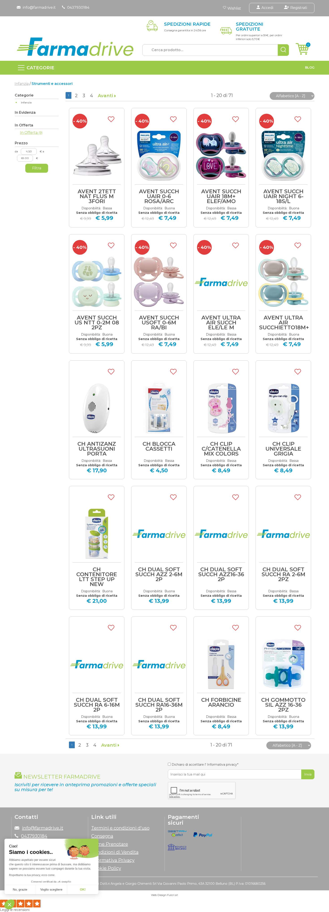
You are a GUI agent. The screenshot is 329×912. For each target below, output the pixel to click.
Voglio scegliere (51, 889)
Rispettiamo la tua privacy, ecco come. (32, 875)
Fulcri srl (172, 895)
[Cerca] (283, 50)
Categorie (40, 67)
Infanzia (22, 84)
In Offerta (31, 132)
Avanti (106, 95)
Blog (309, 67)
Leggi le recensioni (15, 910)
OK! (83, 889)
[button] (9, 904)
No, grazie (20, 889)
